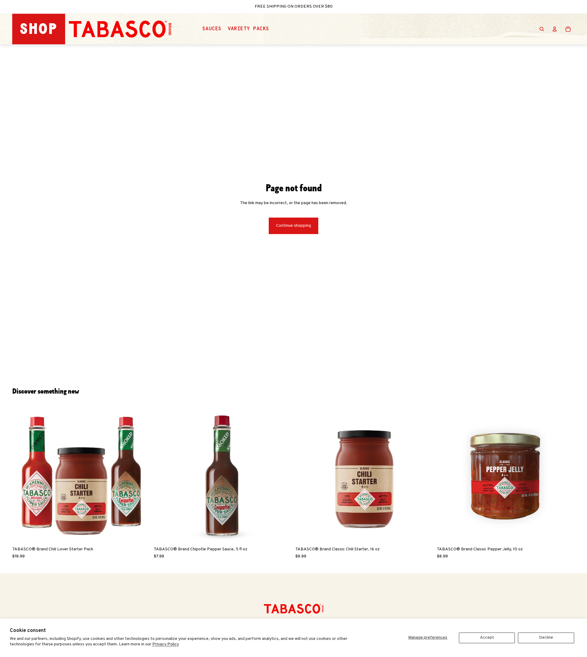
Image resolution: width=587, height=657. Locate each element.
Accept (487, 637)
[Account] (554, 29)
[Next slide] (141, 475)
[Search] (541, 29)
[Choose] (282, 534)
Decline (546, 637)
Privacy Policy (165, 644)
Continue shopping (293, 225)
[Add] (140, 534)
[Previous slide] (21, 475)
